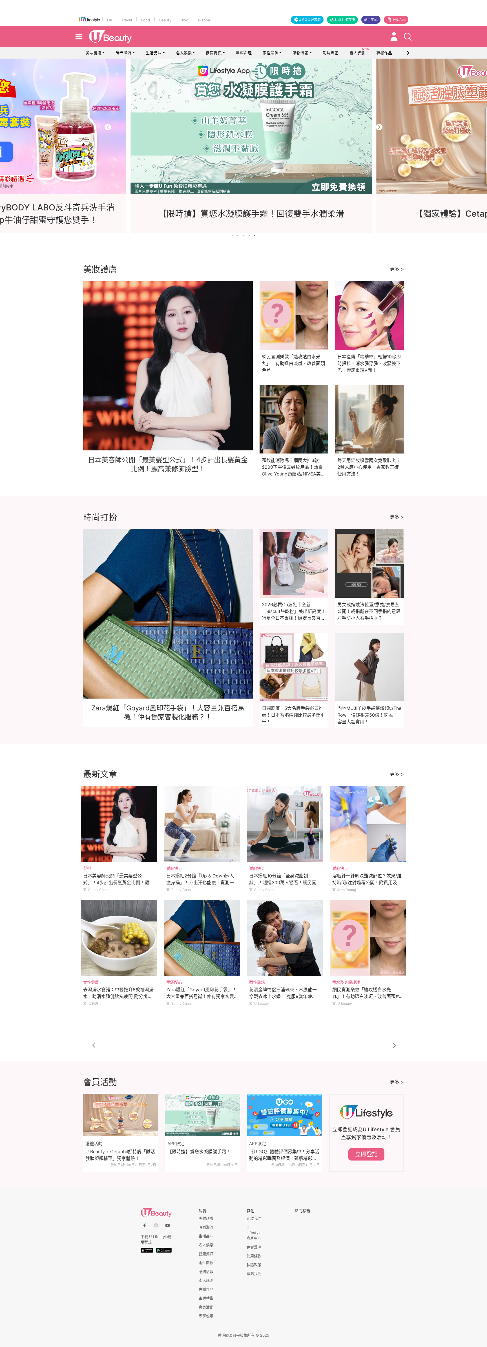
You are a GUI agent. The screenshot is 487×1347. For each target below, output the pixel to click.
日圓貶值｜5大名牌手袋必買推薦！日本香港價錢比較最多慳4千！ (292, 714)
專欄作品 (206, 1289)
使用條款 (254, 1255)
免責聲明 (254, 1247)
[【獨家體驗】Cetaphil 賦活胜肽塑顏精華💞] (243, 126)
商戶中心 (371, 19)
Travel (126, 20)
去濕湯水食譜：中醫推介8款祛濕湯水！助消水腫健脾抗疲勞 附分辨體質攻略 (118, 996)
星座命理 (244, 52)
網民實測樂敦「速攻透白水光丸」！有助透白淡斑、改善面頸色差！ (293, 363)
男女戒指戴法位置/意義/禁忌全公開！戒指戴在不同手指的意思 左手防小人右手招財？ (368, 611)
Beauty (165, 20)
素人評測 (206, 1280)
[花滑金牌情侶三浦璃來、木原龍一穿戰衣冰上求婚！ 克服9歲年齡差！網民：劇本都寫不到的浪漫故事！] (285, 938)
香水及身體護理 (346, 982)
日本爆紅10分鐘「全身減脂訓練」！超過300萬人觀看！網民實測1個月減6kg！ (285, 882)
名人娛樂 (184, 52)
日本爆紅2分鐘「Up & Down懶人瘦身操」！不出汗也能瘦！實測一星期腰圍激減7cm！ (200, 882)
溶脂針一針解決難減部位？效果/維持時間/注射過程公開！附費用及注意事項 (367, 882)
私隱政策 (254, 1264)
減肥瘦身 (174, 868)
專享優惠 (206, 1315)
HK (109, 20)
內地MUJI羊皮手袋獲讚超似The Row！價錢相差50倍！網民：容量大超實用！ (369, 714)
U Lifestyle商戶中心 (254, 1232)
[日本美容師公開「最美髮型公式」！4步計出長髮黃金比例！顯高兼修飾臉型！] (119, 824)
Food (145, 20)
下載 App (399, 19)
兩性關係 (270, 52)
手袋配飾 (174, 982)
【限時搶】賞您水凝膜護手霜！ (199, 1151)
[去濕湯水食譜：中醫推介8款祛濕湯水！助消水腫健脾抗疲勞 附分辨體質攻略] (119, 938)
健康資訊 (214, 52)
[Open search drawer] (408, 36)
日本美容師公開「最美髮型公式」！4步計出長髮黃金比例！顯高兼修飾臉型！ (118, 882)
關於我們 (254, 1218)
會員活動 (206, 1307)
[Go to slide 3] (243, 235)
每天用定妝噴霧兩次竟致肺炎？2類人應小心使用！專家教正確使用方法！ (368, 467)
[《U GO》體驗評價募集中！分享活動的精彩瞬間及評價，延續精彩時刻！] (284, 1115)
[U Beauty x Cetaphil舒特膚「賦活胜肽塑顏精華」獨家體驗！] (120, 1115)
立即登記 (366, 1154)
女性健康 (91, 982)
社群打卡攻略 (345, 19)
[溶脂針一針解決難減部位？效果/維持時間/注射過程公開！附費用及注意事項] (368, 824)
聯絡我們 (254, 1273)
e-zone (204, 20)
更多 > (397, 269)
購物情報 (300, 52)
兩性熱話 (257, 982)
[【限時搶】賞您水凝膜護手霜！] (202, 1115)
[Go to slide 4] (249, 235)
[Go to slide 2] (237, 235)
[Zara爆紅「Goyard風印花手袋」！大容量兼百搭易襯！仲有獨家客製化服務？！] (202, 938)
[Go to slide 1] (232, 235)
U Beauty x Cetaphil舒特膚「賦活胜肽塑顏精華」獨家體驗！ (120, 1155)
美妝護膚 (93, 52)
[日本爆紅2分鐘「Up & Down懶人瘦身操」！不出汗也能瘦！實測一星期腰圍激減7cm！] (202, 824)
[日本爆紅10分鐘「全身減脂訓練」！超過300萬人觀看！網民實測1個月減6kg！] (285, 824)
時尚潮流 (123, 52)
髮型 (87, 868)
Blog (184, 20)
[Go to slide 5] (254, 235)
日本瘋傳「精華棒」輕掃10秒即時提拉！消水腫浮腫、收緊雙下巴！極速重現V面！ (369, 363)
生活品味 (153, 52)
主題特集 (206, 1298)
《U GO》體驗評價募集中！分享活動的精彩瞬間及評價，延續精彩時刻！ (284, 1155)
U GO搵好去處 (310, 19)
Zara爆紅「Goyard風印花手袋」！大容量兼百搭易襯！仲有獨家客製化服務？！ (201, 996)
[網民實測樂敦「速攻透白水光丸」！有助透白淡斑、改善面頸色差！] (368, 938)
